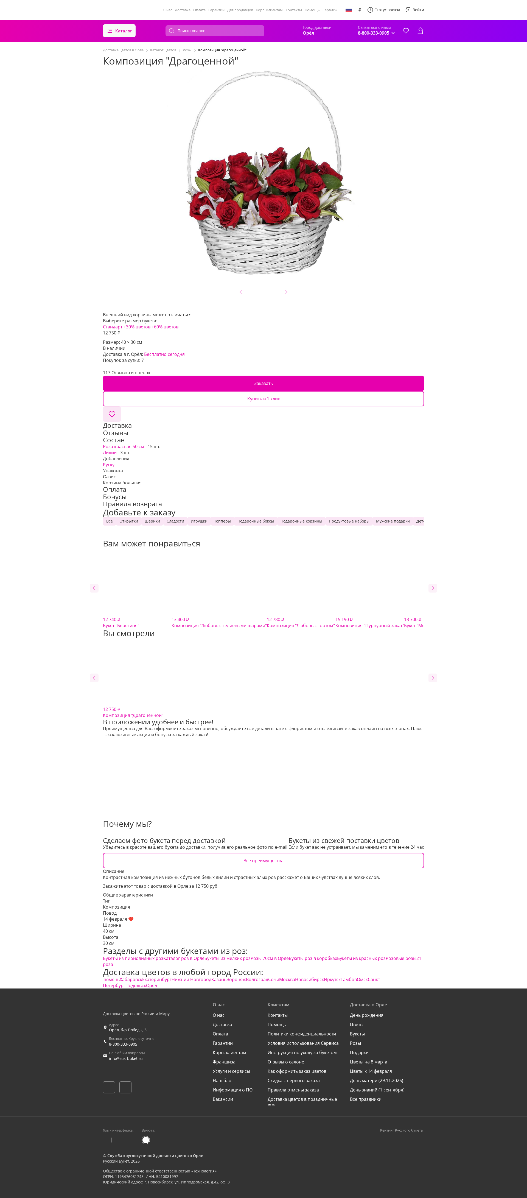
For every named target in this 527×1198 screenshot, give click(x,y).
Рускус (110, 465)
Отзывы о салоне (286, 1062)
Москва (287, 979)
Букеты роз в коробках (313, 958)
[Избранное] (406, 31)
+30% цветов (137, 327)
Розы (355, 1043)
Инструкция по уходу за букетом (302, 1052)
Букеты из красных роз (361, 958)
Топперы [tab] (222, 521)
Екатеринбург (157, 979)
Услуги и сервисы (231, 1071)
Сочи (273, 979)
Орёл (151, 985)
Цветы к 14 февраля (371, 1071)
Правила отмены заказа (293, 1090)
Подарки (359, 1052)
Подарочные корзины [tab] (301, 521)
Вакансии (223, 1099)
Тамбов (349, 979)
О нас (167, 9)
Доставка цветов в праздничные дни (302, 1102)
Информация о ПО (233, 1090)
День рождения (366, 1015)
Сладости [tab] (175, 521)
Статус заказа (387, 9)
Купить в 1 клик (263, 399)
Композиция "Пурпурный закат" (369, 622)
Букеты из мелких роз (227, 958)
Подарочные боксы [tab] (255, 521)
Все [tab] (109, 521)
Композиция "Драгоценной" (133, 712)
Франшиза (224, 1062)
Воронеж (236, 979)
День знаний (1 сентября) (377, 1090)
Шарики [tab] (152, 521)
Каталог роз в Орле (183, 958)
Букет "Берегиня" (121, 622)
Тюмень (111, 979)
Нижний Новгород (191, 979)
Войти (418, 9)
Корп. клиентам (269, 9)
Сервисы (330, 9)
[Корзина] (420, 31)
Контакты (293, 9)
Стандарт (112, 327)
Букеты (357, 1034)
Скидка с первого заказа (294, 1080)
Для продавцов (240, 9)
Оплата (199, 9)
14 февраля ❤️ (118, 919)
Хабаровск (131, 979)
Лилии (110, 452)
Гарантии (216, 9)
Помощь (312, 9)
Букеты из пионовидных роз (133, 958)
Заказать (263, 383)
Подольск (135, 985)
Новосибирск (309, 979)
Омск (362, 979)
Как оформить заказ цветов (297, 1071)
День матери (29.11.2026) (376, 1080)
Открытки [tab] (128, 521)
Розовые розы (401, 958)
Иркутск (332, 979)
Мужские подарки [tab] (393, 521)
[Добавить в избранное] (112, 414)
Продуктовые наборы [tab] (349, 521)
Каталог (123, 30)
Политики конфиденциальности (302, 1034)
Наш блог (223, 1080)
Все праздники (366, 1099)
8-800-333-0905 (123, 1044)
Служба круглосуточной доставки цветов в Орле (155, 1155)
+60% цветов (165, 327)
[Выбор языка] (349, 10)
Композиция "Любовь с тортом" (301, 622)
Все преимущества (263, 861)
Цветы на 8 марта (368, 1062)
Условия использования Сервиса (303, 1043)
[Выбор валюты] (360, 10)
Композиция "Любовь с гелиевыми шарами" (219, 622)
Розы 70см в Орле (270, 958)
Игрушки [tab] (199, 521)
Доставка (182, 9)
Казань (218, 979)
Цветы (356, 1024)
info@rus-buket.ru (126, 1058)
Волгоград (257, 979)
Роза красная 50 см (123, 446)
